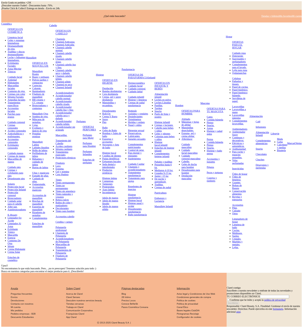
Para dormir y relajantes (135, 154)
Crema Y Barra (109, 116)
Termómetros (134, 119)
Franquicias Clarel (75, 313)
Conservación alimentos (239, 192)
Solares (11, 184)
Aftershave (186, 139)
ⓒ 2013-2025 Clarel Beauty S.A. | (114, 322)
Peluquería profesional (61, 228)
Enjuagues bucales (111, 161)
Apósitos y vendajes (138, 113)
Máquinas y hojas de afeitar (190, 123)
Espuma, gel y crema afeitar (188, 134)
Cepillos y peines (64, 222)
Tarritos (158, 108)
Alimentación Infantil (262, 134)
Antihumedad (239, 149)
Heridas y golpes (136, 122)
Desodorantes (109, 110)
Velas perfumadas (238, 162)
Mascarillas (61, 135)
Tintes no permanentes (62, 187)
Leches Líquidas (162, 102)
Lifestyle (275, 133)
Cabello (53, 25)
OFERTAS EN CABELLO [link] (63, 32)
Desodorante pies (16, 178)
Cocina (236, 230)
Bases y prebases (40, 77)
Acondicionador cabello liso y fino (65, 108)
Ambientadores (239, 129)
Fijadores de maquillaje (38, 95)
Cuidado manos (15, 153)
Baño (105, 127)
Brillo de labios (39, 150)
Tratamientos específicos (14, 104)
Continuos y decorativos (238, 139)
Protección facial (16, 186)
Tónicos (12, 71)
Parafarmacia (128, 69)
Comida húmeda (215, 119)
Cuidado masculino (186, 146)
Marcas (290, 143)
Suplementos (134, 158)
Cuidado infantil (136, 97)
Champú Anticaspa (65, 42)
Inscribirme (233, 303)
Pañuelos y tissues (237, 82)
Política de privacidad (187, 304)
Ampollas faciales (16, 99)
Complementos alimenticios (263, 142)
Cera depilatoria (110, 94)
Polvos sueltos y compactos (40, 81)
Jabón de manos (110, 198)
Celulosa (236, 78)
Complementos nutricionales (135, 146)
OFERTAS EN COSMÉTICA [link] (15, 30)
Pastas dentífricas (110, 158)
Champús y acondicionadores (136, 168)
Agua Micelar (14, 68)
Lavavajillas (238, 106)
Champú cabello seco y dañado (64, 72)
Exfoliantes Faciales (13, 64)
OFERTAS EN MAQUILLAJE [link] (40, 64)
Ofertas (298, 143)
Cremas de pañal (162, 187)
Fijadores (60, 163)
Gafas (280, 142)
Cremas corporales (13, 126)
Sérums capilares (64, 149)
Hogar (229, 36)
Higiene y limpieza (137, 99)
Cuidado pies (14, 167)
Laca (58, 166)
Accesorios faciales (13, 109)
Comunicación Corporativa (79, 310)
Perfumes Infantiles (87, 153)
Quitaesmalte (39, 184)
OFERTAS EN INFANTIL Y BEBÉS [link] (162, 86)
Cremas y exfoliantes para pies (15, 173)
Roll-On (106, 113)
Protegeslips (108, 186)
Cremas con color (16, 94)
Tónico (11, 232)
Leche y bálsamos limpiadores (16, 59)
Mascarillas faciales (13, 87)
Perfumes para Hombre (89, 144)
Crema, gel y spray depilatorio (111, 98)
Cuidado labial (135, 91)
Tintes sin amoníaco (65, 191)
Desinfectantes (135, 116)
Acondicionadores (65, 92)
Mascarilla (13, 235)
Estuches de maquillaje (38, 225)
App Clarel (71, 317)
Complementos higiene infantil (161, 155)
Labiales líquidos (40, 147)
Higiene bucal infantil (160, 143)
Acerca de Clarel (74, 294)
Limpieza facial (15, 37)
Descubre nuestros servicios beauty (84, 300)
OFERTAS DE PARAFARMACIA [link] (138, 76)
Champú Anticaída (65, 44)
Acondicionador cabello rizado (64, 103)
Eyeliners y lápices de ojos (39, 129)
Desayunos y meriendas (262, 166)
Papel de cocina (240, 87)
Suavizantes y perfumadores (239, 60)
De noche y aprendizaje (160, 180)
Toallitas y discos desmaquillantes (16, 53)
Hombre (179, 105)
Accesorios (237, 205)
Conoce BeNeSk (130, 304)
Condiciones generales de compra (194, 297)
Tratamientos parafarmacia (134, 174)
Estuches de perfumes (89, 161)
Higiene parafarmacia (134, 196)
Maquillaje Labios (37, 143)
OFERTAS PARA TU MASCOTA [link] (216, 110)
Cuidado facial (15, 77)
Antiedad (12, 79)
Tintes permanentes (65, 182)
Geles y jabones (162, 133)
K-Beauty (12, 215)
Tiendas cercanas (75, 304)
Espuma (60, 168)
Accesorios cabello (65, 216)
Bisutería (281, 150)
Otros (235, 213)
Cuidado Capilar (136, 164)
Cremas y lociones (163, 125)
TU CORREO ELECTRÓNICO (243, 296)
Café (258, 121)
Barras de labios (40, 167)
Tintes (59, 179)
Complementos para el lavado (239, 66)
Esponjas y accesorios (107, 140)
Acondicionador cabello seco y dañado (64, 115)
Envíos (14, 297)
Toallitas (158, 184)
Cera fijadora (62, 174)
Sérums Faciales (16, 97)
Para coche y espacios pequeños (238, 154)
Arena (210, 128)
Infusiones (261, 127)
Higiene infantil (162, 122)
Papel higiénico (240, 89)
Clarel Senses (73, 297)
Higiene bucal (109, 153)
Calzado (236, 210)
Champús (60, 39)
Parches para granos (14, 115)
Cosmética (6, 23)
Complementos (39, 218)
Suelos (235, 236)
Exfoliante (13, 229)
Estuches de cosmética (13, 259)
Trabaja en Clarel (74, 307)
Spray (105, 119)
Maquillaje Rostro (37, 72)
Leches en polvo (163, 99)
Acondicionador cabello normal (64, 97)
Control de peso (136, 150)
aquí (238, 311)
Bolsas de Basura (237, 187)
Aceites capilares (64, 146)
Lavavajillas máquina (238, 116)
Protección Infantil (17, 189)
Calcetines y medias (282, 146)
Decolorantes (62, 208)
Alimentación (256, 116)
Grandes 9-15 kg (163, 173)
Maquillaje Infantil (163, 206)
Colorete (36, 88)
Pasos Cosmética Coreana (135, 307)
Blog (124, 294)
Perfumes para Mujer (88, 136)
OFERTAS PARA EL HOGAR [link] (237, 45)
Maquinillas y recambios (109, 104)
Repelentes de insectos (135, 188)
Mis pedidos (17, 310)
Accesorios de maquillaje (39, 197)
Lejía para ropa (239, 70)
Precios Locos (129, 300)
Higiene (100, 74)
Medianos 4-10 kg (163, 170)
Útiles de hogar (239, 174)
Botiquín (132, 110)
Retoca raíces (62, 199)
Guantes (236, 182)
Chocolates (261, 154)
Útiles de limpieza (236, 178)
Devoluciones (17, 300)
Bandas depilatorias (112, 91)
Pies (104, 122)
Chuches (260, 159)
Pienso (210, 122)
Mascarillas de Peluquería (63, 246)
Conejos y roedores (212, 179)
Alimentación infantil (161, 95)
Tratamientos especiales (62, 153)
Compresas (107, 181)
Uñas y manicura (40, 173)
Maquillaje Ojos (40, 113)
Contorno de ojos (16, 91)
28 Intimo (126, 297)
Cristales (236, 238)
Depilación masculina (186, 177)
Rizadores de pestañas (38, 214)
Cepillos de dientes (111, 155)
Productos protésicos (107, 171)
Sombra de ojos (40, 116)
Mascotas (205, 103)
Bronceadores (14, 198)
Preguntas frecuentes (21, 294)
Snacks (158, 111)
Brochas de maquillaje (37, 202)
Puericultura (160, 192)
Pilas (235, 207)
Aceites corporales (17, 130)
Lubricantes (134, 136)
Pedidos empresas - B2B (23, 313)
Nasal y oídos (135, 125)
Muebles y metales (237, 243)
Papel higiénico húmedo (239, 94)
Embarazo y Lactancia (160, 199)
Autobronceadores (17, 209)
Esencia (11, 237)
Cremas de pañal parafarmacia (136, 104)
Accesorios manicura (37, 188)
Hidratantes (13, 82)
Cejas (35, 125)
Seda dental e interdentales (109, 166)
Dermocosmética (136, 83)
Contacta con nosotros (22, 304)
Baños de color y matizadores (64, 204)
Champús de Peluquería (62, 234)
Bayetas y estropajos (237, 198)
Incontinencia (109, 192)
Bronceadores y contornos (40, 107)
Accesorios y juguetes (213, 160)
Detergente (238, 56)
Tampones (107, 184)
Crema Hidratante (16, 249)
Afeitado (185, 119)
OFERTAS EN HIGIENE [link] (110, 81)
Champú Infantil (64, 87)
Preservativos (135, 133)
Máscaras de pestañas (38, 121)
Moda (280, 139)
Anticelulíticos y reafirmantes (16, 135)
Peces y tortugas (215, 172)
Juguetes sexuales (137, 139)
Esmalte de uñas (40, 175)
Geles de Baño (109, 130)
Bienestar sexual (136, 130)
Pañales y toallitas (163, 161)
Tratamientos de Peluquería (63, 251)
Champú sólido (63, 81)
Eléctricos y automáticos (238, 144)
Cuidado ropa (239, 53)
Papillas (158, 105)
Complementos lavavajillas (239, 122)
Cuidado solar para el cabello (15, 202)
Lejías (235, 247)
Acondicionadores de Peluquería (65, 240)
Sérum (11, 246)
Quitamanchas (239, 73)
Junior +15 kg (161, 176)
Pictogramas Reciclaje (188, 313)
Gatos (210, 117)
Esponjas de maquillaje (38, 208)
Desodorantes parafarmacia (135, 210)
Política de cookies (186, 300)
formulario (278, 309)
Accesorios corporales (13, 141)
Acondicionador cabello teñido (64, 122)
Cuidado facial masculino (189, 151)
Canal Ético (182, 307)
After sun (13, 206)
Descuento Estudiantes (22, 317)
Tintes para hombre (65, 211)
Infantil (151, 77)
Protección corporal (13, 194)
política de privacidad (274, 300)
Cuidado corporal (16, 122)
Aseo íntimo (108, 189)
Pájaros (210, 167)
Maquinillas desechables (187, 129)
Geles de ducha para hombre (189, 166)
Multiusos (237, 233)
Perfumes (81, 121)
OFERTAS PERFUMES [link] (89, 128)
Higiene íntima (109, 178)
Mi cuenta (16, 307)
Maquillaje (31, 57)
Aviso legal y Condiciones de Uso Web (196, 294)
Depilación (107, 88)
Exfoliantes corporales (13, 146)
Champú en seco (64, 84)
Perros (210, 139)
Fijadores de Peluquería (62, 257)
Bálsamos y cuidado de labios (38, 162)
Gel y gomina (62, 171)
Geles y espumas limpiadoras (16, 41)
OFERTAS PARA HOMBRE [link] (190, 112)
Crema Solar (14, 252)
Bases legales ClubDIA (188, 310)
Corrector (37, 85)
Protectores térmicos (66, 157)
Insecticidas (238, 168)
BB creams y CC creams (38, 101)
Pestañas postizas (36, 135)
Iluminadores (38, 91)
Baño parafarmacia (137, 214)
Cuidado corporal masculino (190, 157)
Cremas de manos (16, 156)
